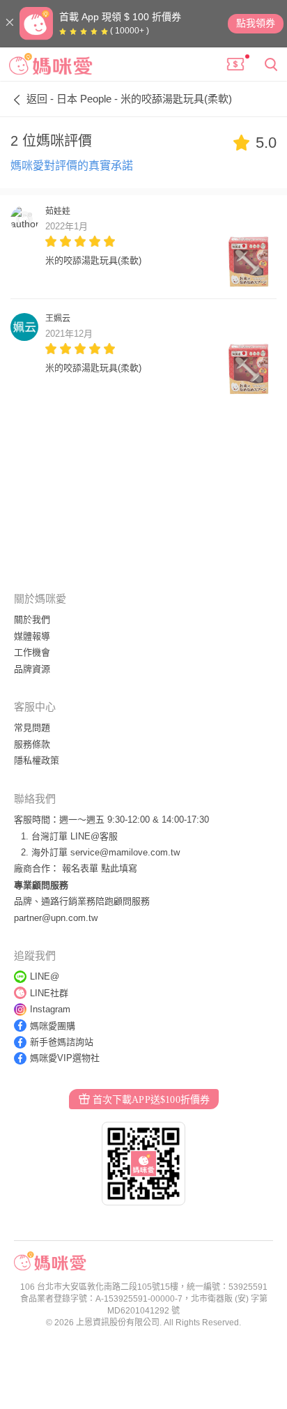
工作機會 (32, 652)
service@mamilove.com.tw (125, 852)
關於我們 (32, 619)
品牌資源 (32, 669)
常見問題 (32, 727)
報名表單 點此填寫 (99, 868)
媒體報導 (32, 636)
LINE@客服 (94, 836)
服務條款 (32, 744)
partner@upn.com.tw (56, 918)
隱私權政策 (36, 760)
